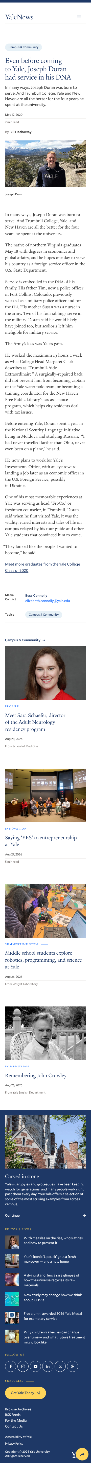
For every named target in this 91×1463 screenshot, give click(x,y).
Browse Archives (18, 1409)
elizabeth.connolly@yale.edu (47, 600)
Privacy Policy (14, 1444)
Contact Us (14, 1426)
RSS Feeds (12, 1414)
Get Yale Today (22, 1392)
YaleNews (19, 18)
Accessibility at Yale (18, 1437)
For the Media (16, 1420)
